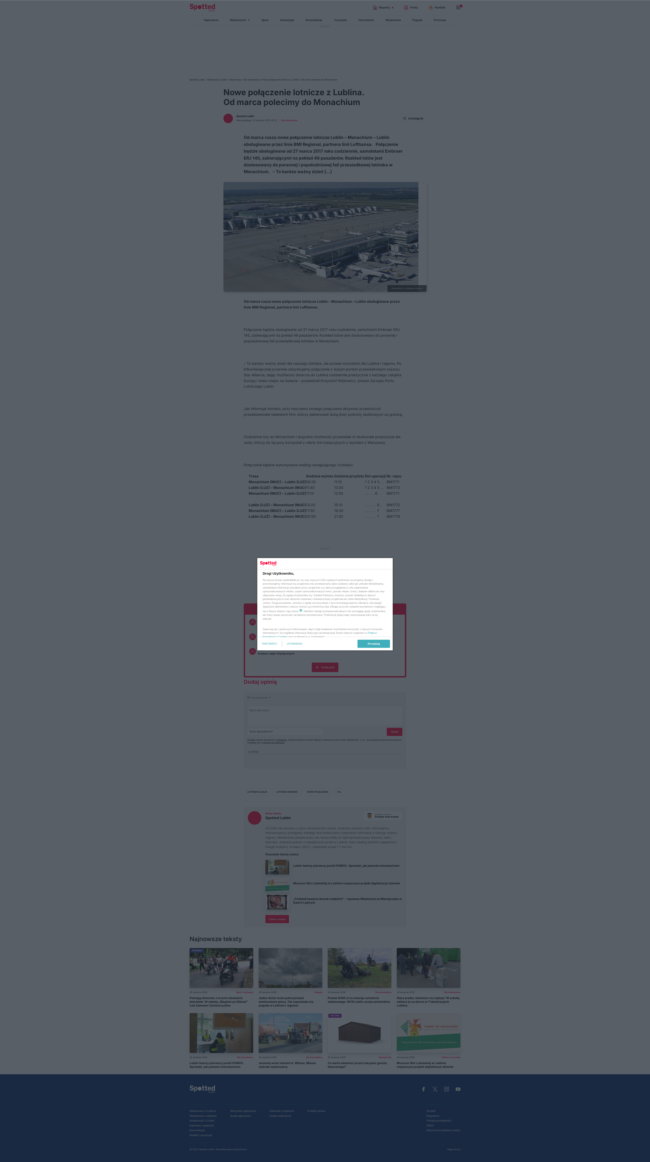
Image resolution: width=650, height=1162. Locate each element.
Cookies (282, 636)
